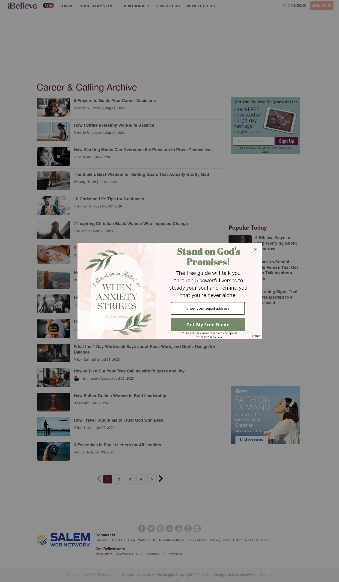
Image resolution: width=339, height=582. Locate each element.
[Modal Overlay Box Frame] (169, 291)
